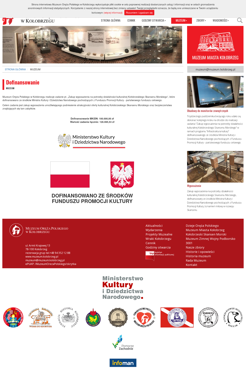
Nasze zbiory (195, 247)
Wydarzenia (154, 230)
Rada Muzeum (196, 260)
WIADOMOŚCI (220, 20)
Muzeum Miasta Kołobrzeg (205, 230)
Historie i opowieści (200, 252)
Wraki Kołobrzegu (158, 239)
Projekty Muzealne (159, 234)
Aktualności (154, 226)
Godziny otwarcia (158, 247)
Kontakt (191, 265)
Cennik (150, 243)
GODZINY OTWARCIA (153, 20)
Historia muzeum (198, 256)
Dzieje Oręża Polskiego (202, 226)
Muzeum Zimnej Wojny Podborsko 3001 (210, 241)
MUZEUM (180, 20)
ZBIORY (200, 20)
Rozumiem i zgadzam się (139, 12)
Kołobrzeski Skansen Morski (206, 234)
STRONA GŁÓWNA (110, 20)
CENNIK (131, 20)
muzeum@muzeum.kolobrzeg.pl (215, 69)
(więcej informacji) (113, 12)
